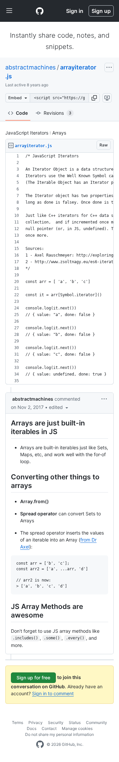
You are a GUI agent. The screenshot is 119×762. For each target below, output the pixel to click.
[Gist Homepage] (40, 11)
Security (55, 722)
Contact (49, 728)
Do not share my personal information (59, 734)
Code (22, 113)
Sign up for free (33, 677)
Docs (31, 728)
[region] (59, 268)
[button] (94, 97)
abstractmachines (30, 67)
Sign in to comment (53, 693)
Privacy (35, 722)
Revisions (57, 113)
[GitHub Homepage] (40, 744)
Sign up (101, 11)
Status (75, 722)
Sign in (74, 11)
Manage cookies (77, 728)
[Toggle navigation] (9, 11)
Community (96, 722)
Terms (17, 722)
